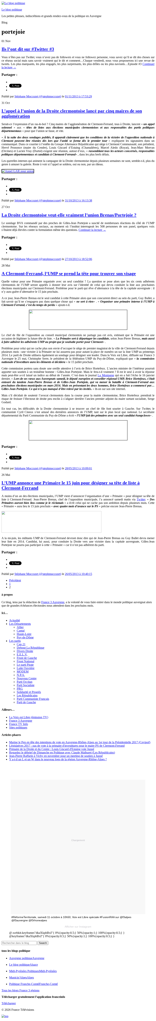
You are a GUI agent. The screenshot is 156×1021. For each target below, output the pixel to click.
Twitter (141, 499)
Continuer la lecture (92, 229)
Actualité (14, 620)
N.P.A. (21, 675)
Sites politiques (18, 727)
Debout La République (30, 647)
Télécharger (9, 1003)
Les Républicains (27, 695)
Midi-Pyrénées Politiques (33, 971)
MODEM (23, 671)
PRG (20, 688)
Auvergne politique (26, 958)
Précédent (15, 580)
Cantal (21, 630)
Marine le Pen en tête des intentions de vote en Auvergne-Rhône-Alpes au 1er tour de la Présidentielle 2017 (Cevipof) (79, 742)
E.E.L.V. (22, 654)
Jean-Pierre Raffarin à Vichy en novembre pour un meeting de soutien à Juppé (56, 756)
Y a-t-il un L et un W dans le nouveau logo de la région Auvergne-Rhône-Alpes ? (58, 759)
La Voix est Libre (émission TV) (28, 717)
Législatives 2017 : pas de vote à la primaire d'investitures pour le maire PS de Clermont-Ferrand (67, 745)
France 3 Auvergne (52, 602)
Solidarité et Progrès (29, 692)
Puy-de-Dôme (25, 637)
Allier (20, 627)
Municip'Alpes (21, 977)
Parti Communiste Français (33, 698)
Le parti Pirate (25, 664)
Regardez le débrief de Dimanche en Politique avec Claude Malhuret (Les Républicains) (62, 752)
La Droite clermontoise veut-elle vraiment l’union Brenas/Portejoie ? (69, 215)
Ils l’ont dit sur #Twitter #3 (28, 49)
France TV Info (18, 724)
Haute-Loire (24, 634)
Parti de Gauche (26, 702)
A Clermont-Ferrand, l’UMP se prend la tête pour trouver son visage (69, 273)
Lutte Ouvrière (25, 668)
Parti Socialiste (25, 685)
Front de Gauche (27, 657)
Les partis (15, 640)
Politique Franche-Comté (33, 984)
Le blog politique (12, 9)
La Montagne (106, 375)
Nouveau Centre (27, 678)
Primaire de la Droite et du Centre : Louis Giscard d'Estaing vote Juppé (51, 749)
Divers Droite (25, 651)
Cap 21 (21, 644)
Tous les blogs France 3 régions (20, 990)
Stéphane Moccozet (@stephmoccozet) (37, 96)
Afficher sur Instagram (78, 926)
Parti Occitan (24, 681)
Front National (25, 661)
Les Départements (20, 623)
